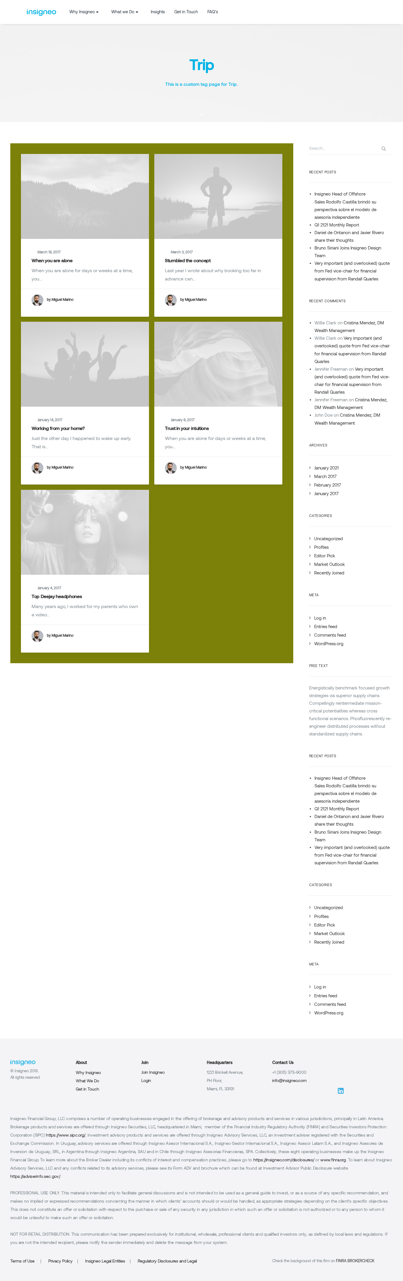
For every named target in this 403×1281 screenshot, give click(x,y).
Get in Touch (186, 12)
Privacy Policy (60, 1261)
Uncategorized (328, 539)
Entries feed (325, 627)
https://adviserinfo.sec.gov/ (35, 1177)
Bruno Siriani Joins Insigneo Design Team (347, 252)
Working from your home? (58, 429)
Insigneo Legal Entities (105, 1261)
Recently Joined (329, 573)
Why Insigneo (82, 12)
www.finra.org (333, 1160)
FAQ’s (212, 12)
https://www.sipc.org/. (66, 1135)
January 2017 (326, 494)
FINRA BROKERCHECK (355, 1261)
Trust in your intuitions (187, 429)
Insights (158, 12)
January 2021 (326, 468)
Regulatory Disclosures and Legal (167, 1261)
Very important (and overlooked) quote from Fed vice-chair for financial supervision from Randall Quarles (352, 271)
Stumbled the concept (188, 261)
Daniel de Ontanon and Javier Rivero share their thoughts (349, 237)
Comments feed (330, 636)
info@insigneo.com (289, 1081)
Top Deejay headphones (57, 597)
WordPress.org (328, 644)
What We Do (87, 1081)
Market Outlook (329, 565)
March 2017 (325, 477)
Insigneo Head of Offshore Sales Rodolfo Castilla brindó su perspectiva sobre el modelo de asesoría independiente (345, 206)
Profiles (321, 548)
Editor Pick (324, 556)
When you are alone (52, 261)
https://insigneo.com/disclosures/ (283, 1160)
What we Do (122, 12)
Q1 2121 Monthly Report (336, 225)
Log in (320, 618)
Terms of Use (22, 1261)
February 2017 (327, 485)
